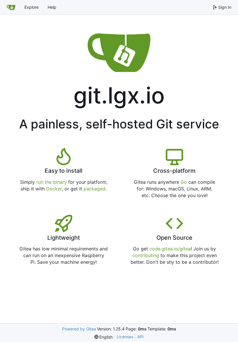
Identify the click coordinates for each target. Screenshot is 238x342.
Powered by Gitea (79, 328)
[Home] (11, 7)
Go (184, 182)
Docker (54, 189)
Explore (31, 7)
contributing (145, 255)
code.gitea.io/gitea (170, 249)
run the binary (51, 182)
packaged (94, 189)
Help (52, 7)
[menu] (103, 336)
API (140, 336)
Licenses (125, 336)
